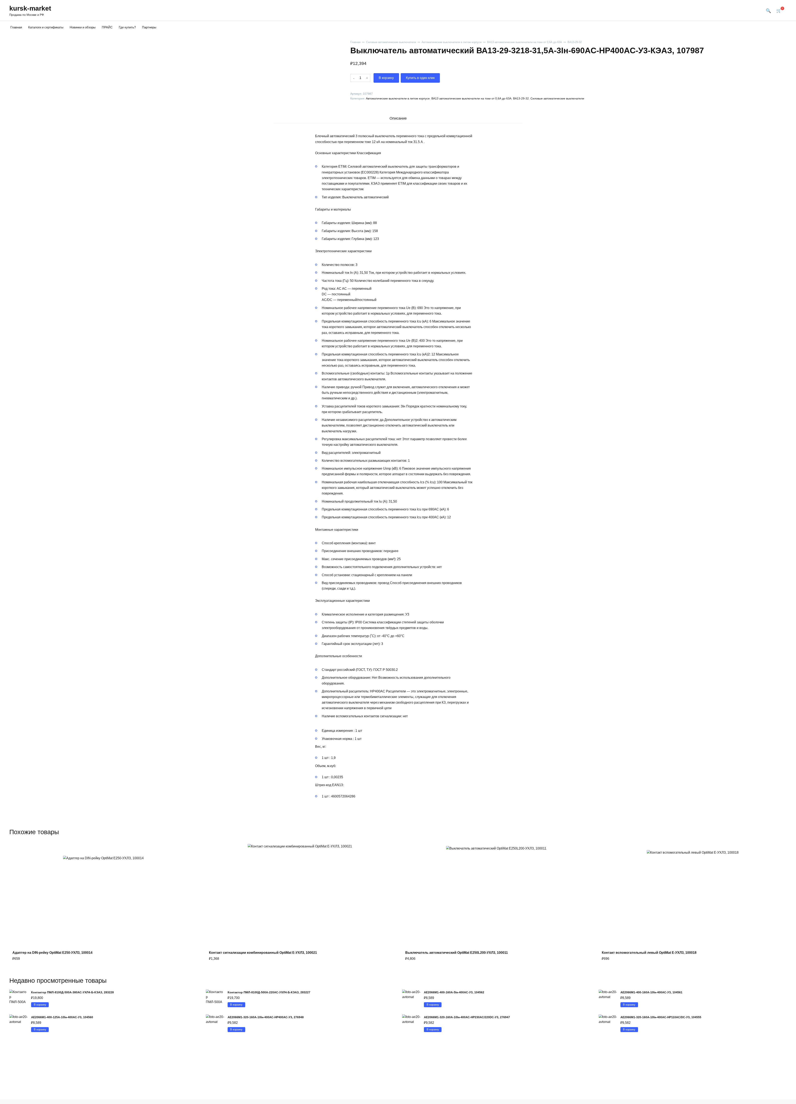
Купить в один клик (420, 78)
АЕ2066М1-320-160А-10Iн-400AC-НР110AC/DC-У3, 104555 (660, 1017)
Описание (398, 118)
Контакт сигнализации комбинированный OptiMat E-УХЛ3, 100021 (263, 952)
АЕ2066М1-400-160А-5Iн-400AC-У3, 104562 (454, 992)
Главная (16, 27)
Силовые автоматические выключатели (391, 42)
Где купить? (127, 27)
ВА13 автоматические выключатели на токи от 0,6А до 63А (524, 42)
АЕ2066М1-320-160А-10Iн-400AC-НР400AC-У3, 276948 (266, 1017)
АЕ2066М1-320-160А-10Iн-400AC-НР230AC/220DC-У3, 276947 (467, 1017)
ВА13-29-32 (575, 42)
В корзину (386, 78)
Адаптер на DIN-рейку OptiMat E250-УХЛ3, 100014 (52, 952)
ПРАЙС (107, 27)
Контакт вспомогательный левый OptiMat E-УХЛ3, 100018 (649, 952)
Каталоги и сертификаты (45, 27)
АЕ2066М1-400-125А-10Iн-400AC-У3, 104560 (62, 1017)
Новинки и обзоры (83, 27)
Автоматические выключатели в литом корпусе (452, 42)
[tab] (398, 118)
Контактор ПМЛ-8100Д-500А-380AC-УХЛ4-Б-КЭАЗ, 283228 (72, 992)
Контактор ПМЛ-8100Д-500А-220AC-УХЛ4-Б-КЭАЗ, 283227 (269, 992)
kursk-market (30, 8)
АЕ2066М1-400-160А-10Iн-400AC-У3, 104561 (651, 992)
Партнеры (149, 27)
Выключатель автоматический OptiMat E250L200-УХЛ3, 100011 (456, 952)
